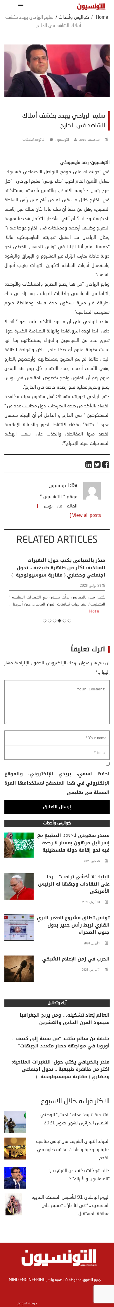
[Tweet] (97, 465)
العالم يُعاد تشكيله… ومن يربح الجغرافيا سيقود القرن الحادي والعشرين (65, 1019)
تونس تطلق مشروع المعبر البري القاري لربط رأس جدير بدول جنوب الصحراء (73, 925)
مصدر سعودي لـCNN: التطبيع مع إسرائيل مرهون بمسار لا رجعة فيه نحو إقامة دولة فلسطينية (73, 843)
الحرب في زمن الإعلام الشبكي (76, 958)
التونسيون (62, 140)
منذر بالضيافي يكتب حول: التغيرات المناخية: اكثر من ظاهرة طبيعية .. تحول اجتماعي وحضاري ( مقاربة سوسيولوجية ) (58, 567)
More (94, 611)
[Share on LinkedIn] (89, 465)
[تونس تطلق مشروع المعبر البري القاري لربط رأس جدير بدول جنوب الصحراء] (19, 929)
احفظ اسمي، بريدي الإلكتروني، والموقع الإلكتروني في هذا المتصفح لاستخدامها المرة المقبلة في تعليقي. (57, 783)
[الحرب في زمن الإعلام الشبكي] (19, 970)
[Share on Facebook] (106, 465)
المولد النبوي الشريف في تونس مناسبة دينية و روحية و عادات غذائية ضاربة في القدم (73, 1149)
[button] (19, 5)
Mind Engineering (27, 1280)
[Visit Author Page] (92, 498)
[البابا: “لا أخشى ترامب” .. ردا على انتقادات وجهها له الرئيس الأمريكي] (19, 888)
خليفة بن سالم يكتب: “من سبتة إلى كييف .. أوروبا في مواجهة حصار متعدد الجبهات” (61, 1042)
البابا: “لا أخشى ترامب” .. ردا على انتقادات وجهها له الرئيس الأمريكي (74, 884)
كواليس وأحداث (73, 17)
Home (102, 17)
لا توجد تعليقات (33, 140)
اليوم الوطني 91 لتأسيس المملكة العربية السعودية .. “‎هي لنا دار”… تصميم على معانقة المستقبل (71, 1205)
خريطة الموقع (27, 1303)
